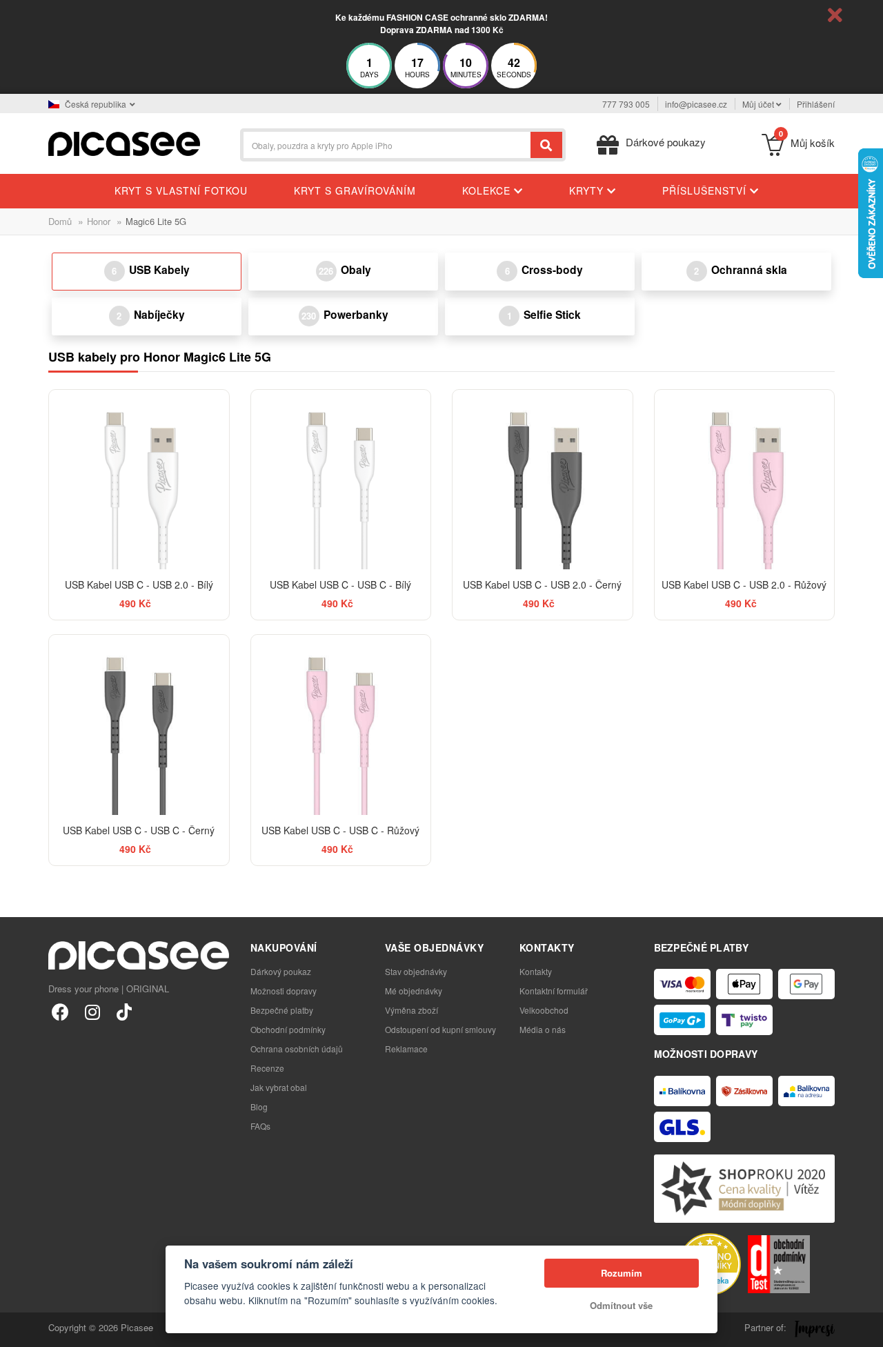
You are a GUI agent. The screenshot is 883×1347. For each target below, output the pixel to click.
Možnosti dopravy (283, 990)
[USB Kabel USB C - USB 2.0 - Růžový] (745, 480)
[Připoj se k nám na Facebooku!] (60, 1011)
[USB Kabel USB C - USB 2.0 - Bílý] (139, 480)
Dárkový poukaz (280, 971)
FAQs (260, 1126)
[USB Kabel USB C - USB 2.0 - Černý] (543, 480)
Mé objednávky (413, 990)
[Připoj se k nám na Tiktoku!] (123, 1011)
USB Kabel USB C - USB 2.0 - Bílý (139, 584)
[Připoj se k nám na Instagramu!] (92, 1011)
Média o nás (542, 1029)
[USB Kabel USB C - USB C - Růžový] (341, 725)
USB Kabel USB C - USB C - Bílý (340, 584)
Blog (259, 1106)
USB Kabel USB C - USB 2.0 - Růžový (744, 584)
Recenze (267, 1068)
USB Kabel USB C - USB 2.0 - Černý (542, 584)
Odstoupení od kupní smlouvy (440, 1029)
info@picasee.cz (696, 104)
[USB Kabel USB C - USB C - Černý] (139, 725)
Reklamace (406, 1048)
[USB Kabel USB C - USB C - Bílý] (341, 480)
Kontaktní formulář (553, 990)
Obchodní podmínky (288, 1029)
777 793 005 (626, 104)
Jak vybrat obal (278, 1087)
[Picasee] (124, 142)
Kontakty (535, 971)
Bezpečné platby (281, 1010)
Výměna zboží (411, 1010)
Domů (60, 221)
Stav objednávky (416, 971)
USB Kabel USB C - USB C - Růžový (340, 830)
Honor (98, 221)
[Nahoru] (18, 1329)
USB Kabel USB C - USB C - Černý (139, 830)
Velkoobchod (543, 1010)
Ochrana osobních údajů (296, 1048)
